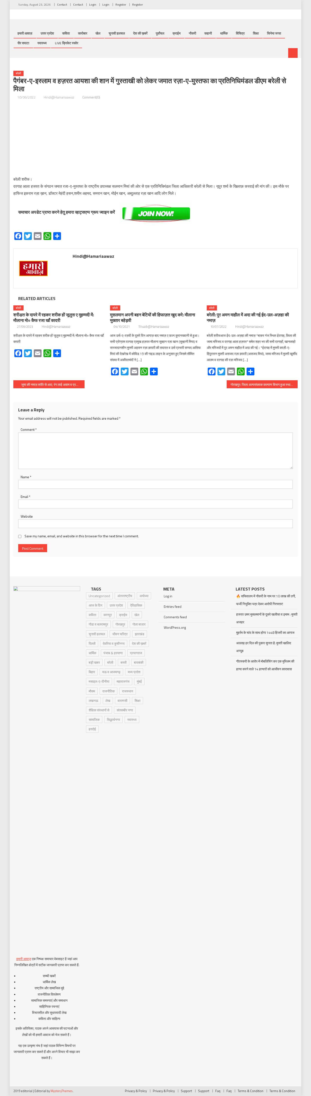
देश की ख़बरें (140, 33)
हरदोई (92, 729)
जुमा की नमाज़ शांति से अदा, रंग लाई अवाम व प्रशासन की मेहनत (53, 384)
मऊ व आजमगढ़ (111, 671)
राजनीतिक (108, 691)
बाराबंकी (138, 662)
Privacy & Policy (136, 1090)
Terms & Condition (250, 1090)
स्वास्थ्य (42, 42)
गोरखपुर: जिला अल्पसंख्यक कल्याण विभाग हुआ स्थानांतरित (264, 384)
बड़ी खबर (94, 662)
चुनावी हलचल (117, 33)
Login (92, 4)
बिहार (92, 671)
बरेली (18, 73)
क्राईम (177, 33)
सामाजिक (94, 719)
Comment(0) (91, 97)
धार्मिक (224, 33)
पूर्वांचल (160, 33)
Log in (168, 596)
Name (26, 476)
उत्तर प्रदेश (47, 33)
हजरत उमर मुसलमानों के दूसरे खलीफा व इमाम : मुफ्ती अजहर (266, 618)
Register (120, 4)
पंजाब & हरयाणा (113, 652)
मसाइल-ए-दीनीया (99, 681)
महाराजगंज (123, 681)
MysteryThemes (62, 1090)
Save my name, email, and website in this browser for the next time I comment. (82, 536)
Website (27, 516)
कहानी (208, 33)
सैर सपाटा (23, 42)
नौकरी (192, 33)
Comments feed (175, 616)
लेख (107, 700)
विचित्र (240, 33)
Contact (62, 4)
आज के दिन (95, 605)
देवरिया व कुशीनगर (114, 643)
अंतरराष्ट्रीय (124, 595)
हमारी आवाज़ (24, 33)
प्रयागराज (136, 652)
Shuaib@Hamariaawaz (153, 326)
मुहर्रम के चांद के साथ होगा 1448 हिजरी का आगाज (265, 632)
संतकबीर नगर (125, 710)
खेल (97, 33)
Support (186, 1090)
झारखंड (139, 633)
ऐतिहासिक (136, 605)
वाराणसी (122, 700)
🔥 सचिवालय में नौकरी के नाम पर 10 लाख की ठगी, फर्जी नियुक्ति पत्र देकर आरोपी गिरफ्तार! (266, 599)
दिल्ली (92, 643)
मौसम (92, 691)
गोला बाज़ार (139, 624)
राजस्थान (127, 691)
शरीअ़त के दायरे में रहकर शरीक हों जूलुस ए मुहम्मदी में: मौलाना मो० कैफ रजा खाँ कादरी (53, 317)
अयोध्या (143, 595)
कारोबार (82, 33)
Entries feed (172, 606)
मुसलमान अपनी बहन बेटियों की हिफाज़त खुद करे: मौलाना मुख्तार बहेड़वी (152, 317)
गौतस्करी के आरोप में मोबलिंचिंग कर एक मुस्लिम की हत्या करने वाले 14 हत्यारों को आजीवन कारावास (265, 665)
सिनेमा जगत (274, 33)
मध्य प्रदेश (134, 671)
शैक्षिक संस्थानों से (99, 710)
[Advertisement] (155, 138)
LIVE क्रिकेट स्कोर (66, 42)
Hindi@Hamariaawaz (59, 97)
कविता (66, 33)
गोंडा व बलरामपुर (98, 624)
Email (25, 496)
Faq (217, 1090)
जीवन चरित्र (120, 633)
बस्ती (124, 662)
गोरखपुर (120, 624)
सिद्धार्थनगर (113, 719)
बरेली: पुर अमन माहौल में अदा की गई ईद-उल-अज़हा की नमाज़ (248, 317)
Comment (29, 429)
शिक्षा (256, 33)
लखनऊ (93, 700)
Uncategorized (99, 595)
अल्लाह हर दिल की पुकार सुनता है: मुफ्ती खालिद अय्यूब (263, 646)
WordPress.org (175, 627)
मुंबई (139, 681)
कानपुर (108, 614)
